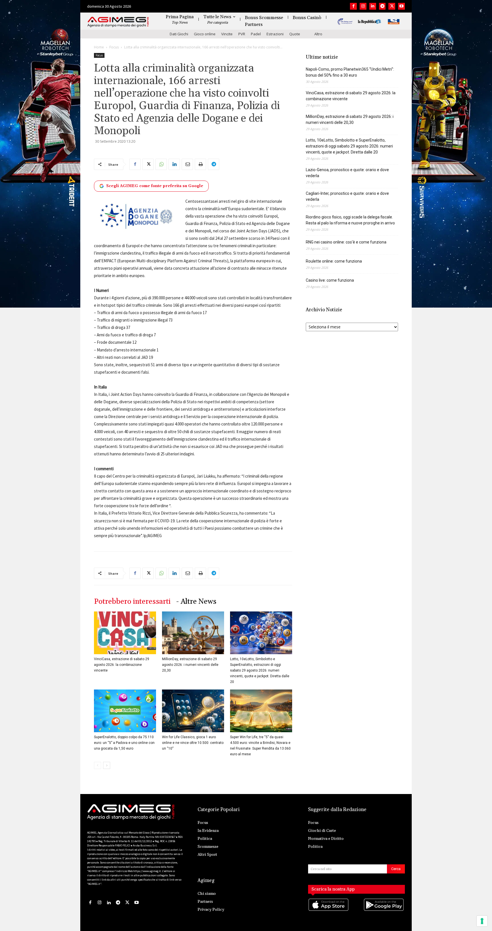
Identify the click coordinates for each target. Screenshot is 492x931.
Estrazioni (275, 33)
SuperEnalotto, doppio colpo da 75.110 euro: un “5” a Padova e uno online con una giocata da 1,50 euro (124, 742)
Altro (318, 33)
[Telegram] (382, 6)
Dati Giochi (179, 33)
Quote (294, 33)
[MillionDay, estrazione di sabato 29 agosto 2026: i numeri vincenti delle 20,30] (193, 632)
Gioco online (205, 33)
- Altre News (196, 601)
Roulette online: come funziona (334, 261)
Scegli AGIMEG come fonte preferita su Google (154, 186)
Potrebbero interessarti (132, 601)
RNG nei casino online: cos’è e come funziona (346, 242)
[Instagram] (363, 6)
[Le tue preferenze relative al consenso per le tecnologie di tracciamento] (482, 921)
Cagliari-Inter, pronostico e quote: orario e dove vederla (347, 196)
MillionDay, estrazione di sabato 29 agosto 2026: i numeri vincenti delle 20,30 (190, 664)
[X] (391, 6)
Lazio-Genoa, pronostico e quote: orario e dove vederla (347, 172)
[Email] (187, 164)
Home (99, 47)
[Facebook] (353, 6)
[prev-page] (97, 765)
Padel (256, 33)
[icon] (329, 910)
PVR (241, 33)
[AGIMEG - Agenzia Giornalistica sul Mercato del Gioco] (118, 22)
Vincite (227, 33)
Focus (114, 47)
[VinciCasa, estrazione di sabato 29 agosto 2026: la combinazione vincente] (125, 632)
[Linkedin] (372, 6)
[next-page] (106, 765)
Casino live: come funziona (330, 280)
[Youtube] (401, 6)
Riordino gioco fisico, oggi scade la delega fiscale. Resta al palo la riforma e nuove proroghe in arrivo (350, 220)
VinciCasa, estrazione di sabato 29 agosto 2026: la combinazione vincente (121, 664)
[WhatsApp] (161, 164)
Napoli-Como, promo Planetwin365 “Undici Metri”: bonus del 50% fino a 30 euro (350, 72)
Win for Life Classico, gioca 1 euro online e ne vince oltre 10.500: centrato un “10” (193, 742)
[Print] (200, 164)
